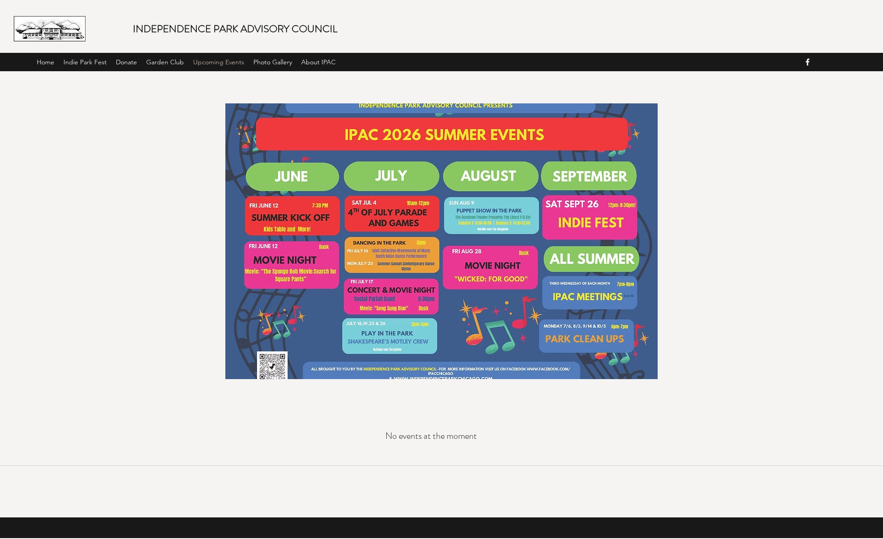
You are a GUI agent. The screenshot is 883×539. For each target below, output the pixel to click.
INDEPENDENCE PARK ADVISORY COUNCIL (235, 29)
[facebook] (807, 62)
